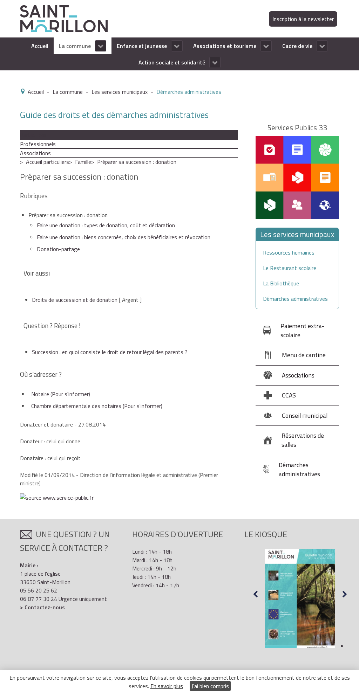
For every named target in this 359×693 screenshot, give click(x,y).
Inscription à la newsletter (303, 19)
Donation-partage (58, 249)
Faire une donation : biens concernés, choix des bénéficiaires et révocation (123, 237)
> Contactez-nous (42, 607)
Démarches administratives (295, 298)
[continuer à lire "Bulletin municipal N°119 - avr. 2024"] (300, 598)
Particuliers (33, 135)
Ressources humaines (288, 252)
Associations (35, 153)
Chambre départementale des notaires (96, 406)
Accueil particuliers (47, 162)
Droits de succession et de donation (74, 300)
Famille (83, 162)
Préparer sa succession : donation (136, 162)
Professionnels (38, 144)
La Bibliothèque (281, 283)
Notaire (60, 394)
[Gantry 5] (64, 18)
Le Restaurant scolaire (289, 268)
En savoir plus (166, 686)
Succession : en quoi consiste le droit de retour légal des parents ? (110, 352)
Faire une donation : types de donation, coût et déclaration (106, 225)
